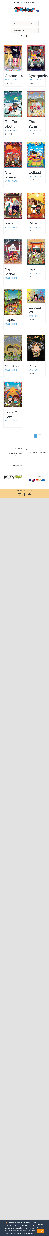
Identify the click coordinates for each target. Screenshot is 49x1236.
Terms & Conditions (15, 461)
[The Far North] (13, 104)
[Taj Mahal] (13, 252)
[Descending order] (36, 23)
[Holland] (36, 155)
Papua (10, 320)
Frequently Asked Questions (16, 454)
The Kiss (12, 366)
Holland (35, 172)
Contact (19, 449)
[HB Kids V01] (36, 296)
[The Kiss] (13, 348)
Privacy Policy (17, 465)
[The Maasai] (13, 155)
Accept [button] (40, 1231)
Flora (33, 366)
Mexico (10, 223)
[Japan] (36, 252)
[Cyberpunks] (36, 58)
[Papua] (13, 302)
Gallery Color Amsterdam (37, 452)
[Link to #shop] (40, 10)
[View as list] (26, 36)
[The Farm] (36, 104)
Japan (33, 269)
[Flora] (36, 348)
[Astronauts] (13, 58)
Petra (33, 223)
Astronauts (14, 75)
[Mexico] (13, 206)
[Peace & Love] (13, 394)
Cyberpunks (38, 75)
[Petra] (36, 206)
